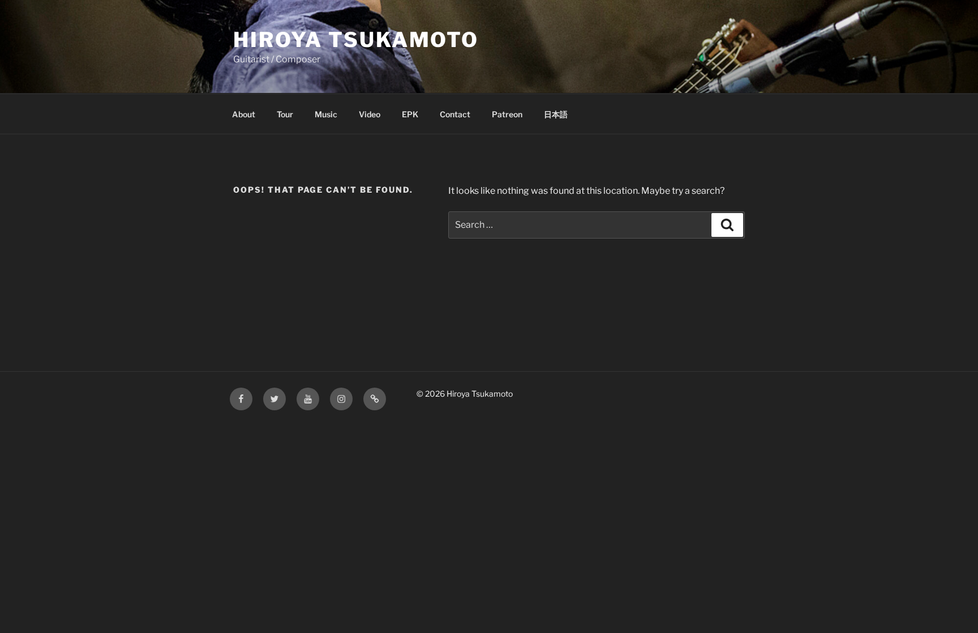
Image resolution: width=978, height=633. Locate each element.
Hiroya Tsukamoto (356, 39)
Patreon (507, 114)
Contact (455, 114)
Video (369, 114)
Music (326, 114)
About (243, 114)
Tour (285, 114)
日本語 (556, 114)
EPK (410, 114)
